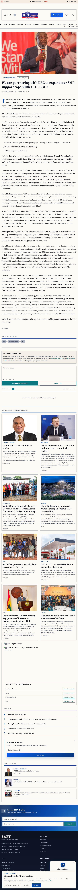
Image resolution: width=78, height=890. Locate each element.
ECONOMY (20, 24)
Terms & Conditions (8, 862)
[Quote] (10, 379)
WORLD (59, 24)
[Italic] (6, 379)
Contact (42, 848)
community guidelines (57, 358)
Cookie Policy (6, 868)
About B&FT (44, 840)
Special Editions (71, 25)
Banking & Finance (9, 78)
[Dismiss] (74, 741)
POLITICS (51, 24)
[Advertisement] (40, 665)
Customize (26, 885)
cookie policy (48, 881)
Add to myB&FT (23, 77)
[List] (13, 379)
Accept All (36, 885)
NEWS (5, 24)
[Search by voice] (15, 15)
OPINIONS (44, 24)
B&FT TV (64, 25)
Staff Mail (43, 851)
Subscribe (56, 15)
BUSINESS (12, 24)
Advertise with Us (45, 845)
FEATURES (36, 24)
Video (42, 868)
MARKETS (28, 24)
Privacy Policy (6, 865)
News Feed (43, 862)
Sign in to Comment (19, 383)
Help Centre (44, 842)
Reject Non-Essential (12, 885)
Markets (42, 865)
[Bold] (3, 379)
